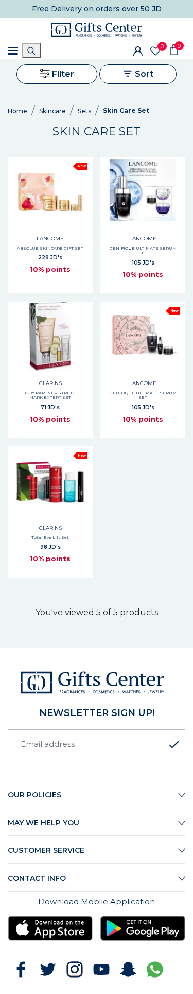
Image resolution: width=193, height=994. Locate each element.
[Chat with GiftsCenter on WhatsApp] (155, 969)
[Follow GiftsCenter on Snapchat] (128, 969)
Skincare (52, 111)
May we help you (43, 822)
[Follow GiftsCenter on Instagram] (74, 969)
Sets (84, 111)
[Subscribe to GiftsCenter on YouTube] (101, 969)
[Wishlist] (155, 51)
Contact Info (37, 878)
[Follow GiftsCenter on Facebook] (21, 969)
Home (17, 111)
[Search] (31, 50)
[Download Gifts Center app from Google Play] (142, 928)
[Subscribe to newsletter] (174, 745)
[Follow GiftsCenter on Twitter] (48, 969)
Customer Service (46, 850)
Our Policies (34, 794)
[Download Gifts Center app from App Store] (50, 928)
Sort (143, 74)
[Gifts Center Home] (96, 30)
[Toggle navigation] (13, 51)
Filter (62, 74)
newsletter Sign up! (96, 713)
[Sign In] (138, 50)
